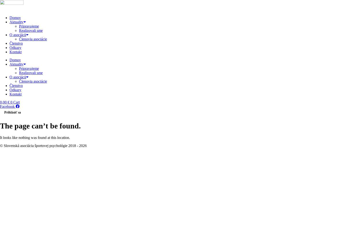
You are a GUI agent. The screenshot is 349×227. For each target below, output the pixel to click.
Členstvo (16, 43)
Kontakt (15, 52)
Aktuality (16, 22)
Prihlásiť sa (12, 112)
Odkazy (15, 48)
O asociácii (17, 35)
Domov (15, 18)
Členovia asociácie (33, 39)
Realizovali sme (31, 30)
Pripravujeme (29, 26)
